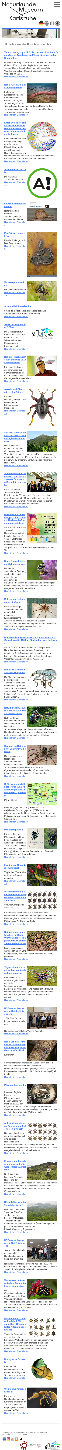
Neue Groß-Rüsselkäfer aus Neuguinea (14, 671)
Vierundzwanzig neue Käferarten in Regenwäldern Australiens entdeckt (15, 896)
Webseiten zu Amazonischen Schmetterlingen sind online (15, 1283)
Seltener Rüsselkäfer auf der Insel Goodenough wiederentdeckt (15, 436)
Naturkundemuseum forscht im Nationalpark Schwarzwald (15, 710)
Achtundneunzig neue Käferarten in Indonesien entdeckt (15, 1126)
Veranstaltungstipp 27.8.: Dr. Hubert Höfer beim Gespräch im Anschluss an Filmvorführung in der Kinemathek (31, 55)
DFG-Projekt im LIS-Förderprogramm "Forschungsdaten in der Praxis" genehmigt (15, 790)
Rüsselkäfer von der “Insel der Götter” (15, 1203)
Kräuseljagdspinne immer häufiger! (15, 600)
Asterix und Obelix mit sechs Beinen (14, 390)
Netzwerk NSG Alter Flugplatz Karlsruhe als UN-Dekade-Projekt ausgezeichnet (15, 518)
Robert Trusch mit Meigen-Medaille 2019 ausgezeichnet (15, 360)
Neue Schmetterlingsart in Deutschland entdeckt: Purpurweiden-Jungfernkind (15, 1046)
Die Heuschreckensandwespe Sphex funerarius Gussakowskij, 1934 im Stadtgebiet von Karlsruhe (30, 640)
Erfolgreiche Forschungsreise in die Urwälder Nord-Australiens (15, 1165)
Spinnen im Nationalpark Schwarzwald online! (15, 749)
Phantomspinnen (13, 829)
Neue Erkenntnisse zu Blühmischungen (15, 562)
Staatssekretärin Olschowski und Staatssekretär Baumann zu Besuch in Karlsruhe (15, 479)
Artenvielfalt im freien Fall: (18, 306)
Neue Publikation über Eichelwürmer (15, 86)
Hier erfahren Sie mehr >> (16, 76)
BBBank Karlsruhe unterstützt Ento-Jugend (15, 1243)
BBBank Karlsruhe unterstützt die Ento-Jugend (15, 1011)
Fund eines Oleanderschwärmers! (15, 866)
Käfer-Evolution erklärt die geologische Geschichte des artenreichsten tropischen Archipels (15, 128)
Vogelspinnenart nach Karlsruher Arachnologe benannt (15, 970)
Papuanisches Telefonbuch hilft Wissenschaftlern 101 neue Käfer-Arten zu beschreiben (15, 1324)
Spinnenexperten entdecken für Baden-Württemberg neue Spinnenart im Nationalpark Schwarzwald (15, 938)
